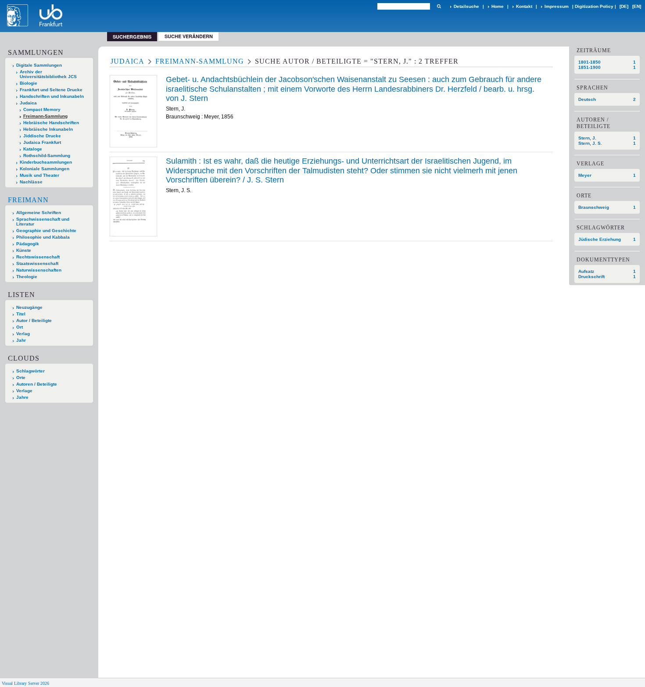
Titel (20, 313)
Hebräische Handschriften (51, 122)
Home (497, 6)
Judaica (28, 102)
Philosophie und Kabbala (43, 237)
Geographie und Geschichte (46, 230)
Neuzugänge (29, 307)
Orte (20, 377)
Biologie (28, 83)
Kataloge (32, 149)
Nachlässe (31, 181)
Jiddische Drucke (42, 135)
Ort (19, 327)
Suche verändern (189, 36)
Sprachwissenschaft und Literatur (42, 221)
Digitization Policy (594, 6)
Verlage (24, 390)
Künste (23, 250)
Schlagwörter (30, 371)
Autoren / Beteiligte (36, 384)
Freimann (28, 200)
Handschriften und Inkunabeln (52, 96)
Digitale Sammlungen (39, 65)
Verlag (23, 333)
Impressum (557, 6)
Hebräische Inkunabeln (48, 129)
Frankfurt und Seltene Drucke (51, 89)
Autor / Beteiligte (34, 320)
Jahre (22, 397)
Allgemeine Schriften (38, 212)
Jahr (21, 340)
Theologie (26, 276)
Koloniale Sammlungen (44, 168)
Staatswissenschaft (37, 263)
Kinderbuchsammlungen (46, 162)
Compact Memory (42, 109)
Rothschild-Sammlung (46, 155)
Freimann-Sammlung (45, 116)
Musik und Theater (39, 175)
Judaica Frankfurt (42, 142)
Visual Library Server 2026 (25, 683)
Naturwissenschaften (38, 270)
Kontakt (524, 6)
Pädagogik (27, 243)
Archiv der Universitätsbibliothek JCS (48, 74)
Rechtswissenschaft (38, 256)
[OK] (438, 6)
